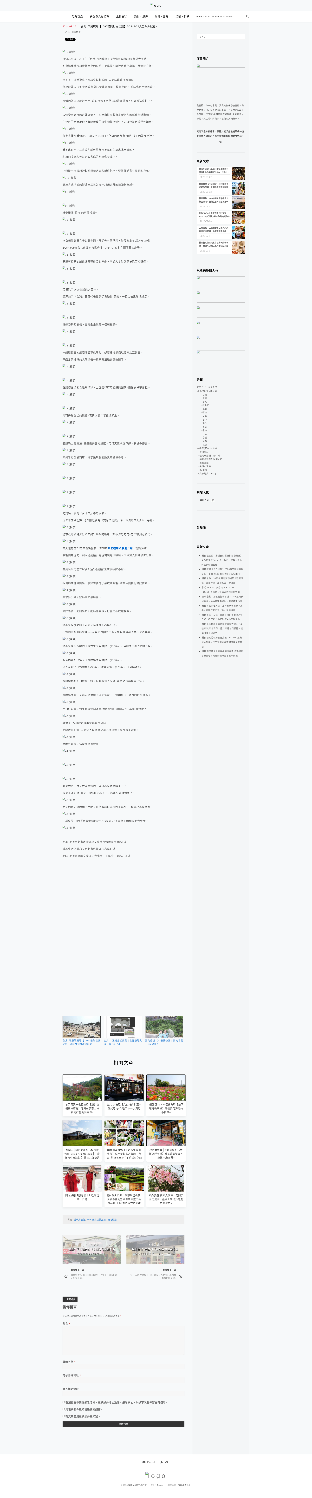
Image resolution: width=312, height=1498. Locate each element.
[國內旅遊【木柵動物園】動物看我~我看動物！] (164, 1027)
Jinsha (160, 1485)
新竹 (204, 412)
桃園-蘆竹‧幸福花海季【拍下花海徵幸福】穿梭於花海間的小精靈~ (166, 1108)
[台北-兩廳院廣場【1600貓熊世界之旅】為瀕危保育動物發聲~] (82, 1027)
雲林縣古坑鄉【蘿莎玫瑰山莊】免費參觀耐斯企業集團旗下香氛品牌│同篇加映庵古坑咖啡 (124, 1199)
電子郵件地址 (72, 1375)
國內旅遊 (76, 32)
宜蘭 (204, 398)
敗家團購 (204, 463)
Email (151, 1462)
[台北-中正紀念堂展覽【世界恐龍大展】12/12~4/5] (123, 1027)
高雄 (204, 441)
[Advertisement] (123, 900)
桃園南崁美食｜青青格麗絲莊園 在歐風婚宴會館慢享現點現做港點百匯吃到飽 (222, 653)
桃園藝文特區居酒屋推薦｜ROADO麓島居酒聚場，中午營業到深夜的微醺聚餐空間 (222, 642)
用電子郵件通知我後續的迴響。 (84, 1409)
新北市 (205, 405)
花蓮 (204, 445)
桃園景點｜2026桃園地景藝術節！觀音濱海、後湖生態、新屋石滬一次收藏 (222, 580)
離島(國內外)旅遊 (208, 448)
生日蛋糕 (204, 452)
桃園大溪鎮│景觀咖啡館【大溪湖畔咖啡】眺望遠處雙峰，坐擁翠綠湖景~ (166, 1154)
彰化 (204, 423)
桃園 (204, 409)
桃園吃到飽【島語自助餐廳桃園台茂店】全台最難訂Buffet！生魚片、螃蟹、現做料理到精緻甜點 (222, 560)
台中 (204, 419)
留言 (66, 1324)
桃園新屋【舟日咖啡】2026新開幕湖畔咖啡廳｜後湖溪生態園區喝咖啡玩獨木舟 (222, 571)
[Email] (221, 142)
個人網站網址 (71, 1389)
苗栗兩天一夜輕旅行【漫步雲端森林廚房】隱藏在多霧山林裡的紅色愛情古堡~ (82, 1108)
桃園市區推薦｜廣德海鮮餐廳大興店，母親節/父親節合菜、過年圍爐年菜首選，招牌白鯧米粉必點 (222, 628)
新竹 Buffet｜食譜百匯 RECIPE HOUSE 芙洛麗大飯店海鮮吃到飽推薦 (221, 589)
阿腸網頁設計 (184, 1485)
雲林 (204, 430)
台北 (67, 32)
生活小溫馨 (205, 466)
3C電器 (203, 470)
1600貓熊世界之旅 (96, 1219)
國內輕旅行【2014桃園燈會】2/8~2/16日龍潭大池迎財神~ (94, 1276)
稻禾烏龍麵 (79, 1219)
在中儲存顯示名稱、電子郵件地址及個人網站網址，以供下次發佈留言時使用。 (116, 1402)
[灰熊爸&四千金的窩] (156, 5)
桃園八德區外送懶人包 (211, 459)
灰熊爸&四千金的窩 (137, 1485)
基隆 (204, 394)
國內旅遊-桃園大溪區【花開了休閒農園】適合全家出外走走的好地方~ (166, 1199)
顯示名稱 (69, 1362)
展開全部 (201, 387)
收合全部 (212, 387)
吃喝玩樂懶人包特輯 (210, 455)
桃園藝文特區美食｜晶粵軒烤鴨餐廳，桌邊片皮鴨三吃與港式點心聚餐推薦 (222, 607)
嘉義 (204, 427)
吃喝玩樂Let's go (208, 391)
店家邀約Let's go (208, 473)
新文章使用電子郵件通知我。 (83, 1416)
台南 (204, 434)
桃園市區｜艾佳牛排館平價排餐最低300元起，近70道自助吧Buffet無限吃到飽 (222, 617)
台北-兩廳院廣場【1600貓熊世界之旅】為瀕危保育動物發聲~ (153, 1276)
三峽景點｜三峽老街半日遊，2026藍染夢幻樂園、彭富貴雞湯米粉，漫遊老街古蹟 (222, 598)
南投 (204, 437)
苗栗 (204, 416)
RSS (166, 1462)
